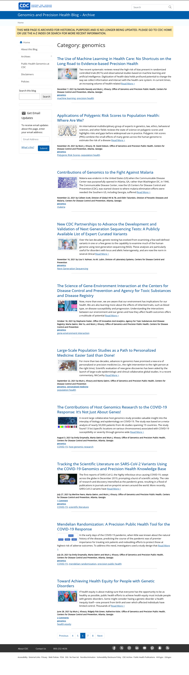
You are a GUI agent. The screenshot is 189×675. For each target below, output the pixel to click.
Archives (25, 56)
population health (90, 155)
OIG (66, 657)
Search (46, 96)
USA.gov (168, 657)
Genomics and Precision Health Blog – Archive (56, 14)
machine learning (66, 98)
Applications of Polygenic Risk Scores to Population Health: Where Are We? (108, 118)
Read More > (128, 83)
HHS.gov (159, 657)
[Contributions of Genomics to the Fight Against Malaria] (67, 183)
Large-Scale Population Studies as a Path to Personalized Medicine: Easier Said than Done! (106, 353)
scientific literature (79, 507)
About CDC (23, 648)
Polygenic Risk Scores (68, 155)
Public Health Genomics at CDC (35, 65)
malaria (61, 206)
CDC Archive (127, 657)
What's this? (27, 147)
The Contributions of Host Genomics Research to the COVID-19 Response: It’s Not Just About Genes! (112, 409)
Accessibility (23, 657)
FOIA (62, 657)
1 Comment (62, 500)
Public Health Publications (144, 657)
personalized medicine (77, 386)
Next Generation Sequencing (72, 268)
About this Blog (29, 49)
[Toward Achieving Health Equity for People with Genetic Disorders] (67, 597)
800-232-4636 (60, 648)
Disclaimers (27, 74)
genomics (61, 95)
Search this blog (27, 90)
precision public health (110, 563)
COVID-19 (62, 446)
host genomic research (81, 446)
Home (21, 22)
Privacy (44, 657)
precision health (85, 98)
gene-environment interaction (73, 333)
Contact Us (41, 648)
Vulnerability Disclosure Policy (109, 657)
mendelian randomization (82, 563)
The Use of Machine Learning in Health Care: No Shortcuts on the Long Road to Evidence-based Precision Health (114, 61)
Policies (25, 81)
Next (100, 635)
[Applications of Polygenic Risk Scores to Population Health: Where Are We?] (67, 131)
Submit (43, 148)
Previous (63, 635)
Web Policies (54, 657)
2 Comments (63, 617)
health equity (64, 624)
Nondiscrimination (88, 657)
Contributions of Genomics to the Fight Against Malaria (105, 172)
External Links (34, 657)
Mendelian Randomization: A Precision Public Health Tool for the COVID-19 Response (113, 527)
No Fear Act (74, 657)
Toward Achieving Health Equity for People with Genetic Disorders (106, 583)
